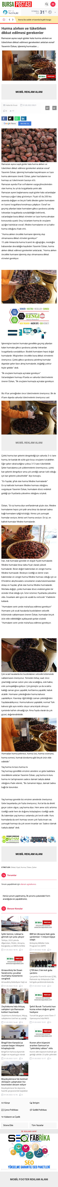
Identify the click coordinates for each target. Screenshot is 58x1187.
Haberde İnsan (11, 105)
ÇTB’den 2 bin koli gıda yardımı (41, 971)
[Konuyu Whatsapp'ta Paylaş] (17, 118)
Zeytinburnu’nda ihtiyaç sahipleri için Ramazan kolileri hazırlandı (13, 1009)
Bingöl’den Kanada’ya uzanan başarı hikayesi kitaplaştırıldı (12, 1045)
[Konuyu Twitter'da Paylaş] (11, 118)
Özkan (29, 867)
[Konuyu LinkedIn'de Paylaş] (23, 118)
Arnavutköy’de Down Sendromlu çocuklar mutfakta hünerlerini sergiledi (12, 974)
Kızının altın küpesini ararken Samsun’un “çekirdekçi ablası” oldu (41, 1045)
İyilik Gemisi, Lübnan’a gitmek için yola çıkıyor (12, 935)
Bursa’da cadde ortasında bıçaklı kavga (34, 19)
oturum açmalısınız (28, 884)
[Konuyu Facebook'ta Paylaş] (4, 118)
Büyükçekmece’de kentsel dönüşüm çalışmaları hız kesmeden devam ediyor (14, 1082)
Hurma (23, 867)
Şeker (34, 867)
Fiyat (18, 867)
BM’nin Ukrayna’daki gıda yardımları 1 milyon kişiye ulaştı (42, 937)
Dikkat (13, 867)
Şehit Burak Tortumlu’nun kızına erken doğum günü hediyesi (43, 1009)
